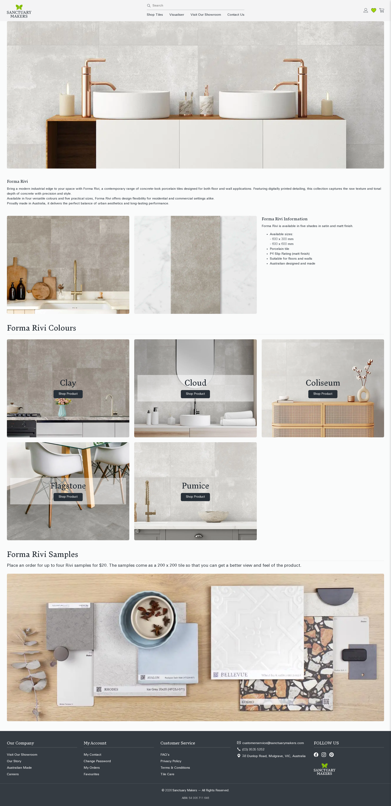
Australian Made (19, 768)
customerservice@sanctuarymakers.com (273, 743)
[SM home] (74, 11)
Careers (13, 774)
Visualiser (176, 15)
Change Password (97, 761)
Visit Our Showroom (206, 15)
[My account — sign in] (366, 10)
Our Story (14, 761)
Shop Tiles (155, 15)
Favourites (91, 774)
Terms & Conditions (175, 768)
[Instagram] (324, 754)
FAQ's (164, 754)
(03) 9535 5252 (253, 749)
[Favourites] (373, 10)
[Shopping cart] (381, 10)
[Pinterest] (331, 754)
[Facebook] (316, 754)
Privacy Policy (170, 761)
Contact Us (235, 15)
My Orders (92, 768)
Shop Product (68, 394)
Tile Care (167, 774)
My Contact (92, 754)
